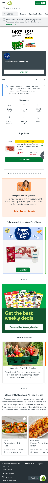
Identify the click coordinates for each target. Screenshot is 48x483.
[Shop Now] (23, 250)
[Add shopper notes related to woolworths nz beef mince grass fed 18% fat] (42, 145)
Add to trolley (24, 159)
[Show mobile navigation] (4, 3)
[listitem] (21, 279)
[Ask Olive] (42, 478)
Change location (12, 24)
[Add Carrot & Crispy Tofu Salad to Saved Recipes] (24, 418)
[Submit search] (4, 14)
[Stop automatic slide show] (36, 79)
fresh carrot (7, 402)
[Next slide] (44, 79)
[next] (42, 155)
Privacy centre (7, 477)
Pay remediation (8, 473)
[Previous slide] (40, 79)
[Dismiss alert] (44, 85)
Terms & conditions (9, 480)
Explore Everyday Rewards (24, 211)
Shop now (24, 72)
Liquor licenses (7, 469)
